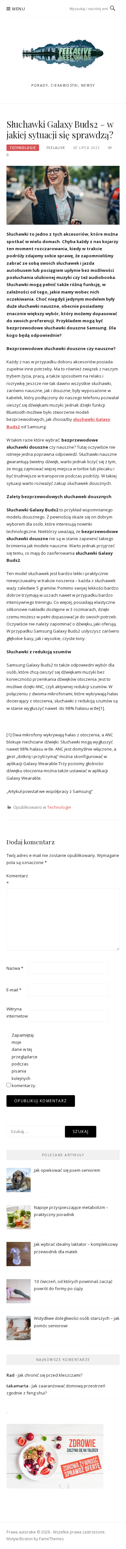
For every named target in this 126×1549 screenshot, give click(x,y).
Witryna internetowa (16, 1012)
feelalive (56, 147)
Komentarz (16, 879)
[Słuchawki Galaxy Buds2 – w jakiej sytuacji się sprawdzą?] (63, 195)
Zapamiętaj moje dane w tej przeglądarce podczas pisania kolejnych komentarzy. (22, 1060)
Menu (18, 9)
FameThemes (51, 1539)
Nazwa (14, 968)
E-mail (13, 990)
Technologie (23, 147)
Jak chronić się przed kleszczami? (50, 1375)
